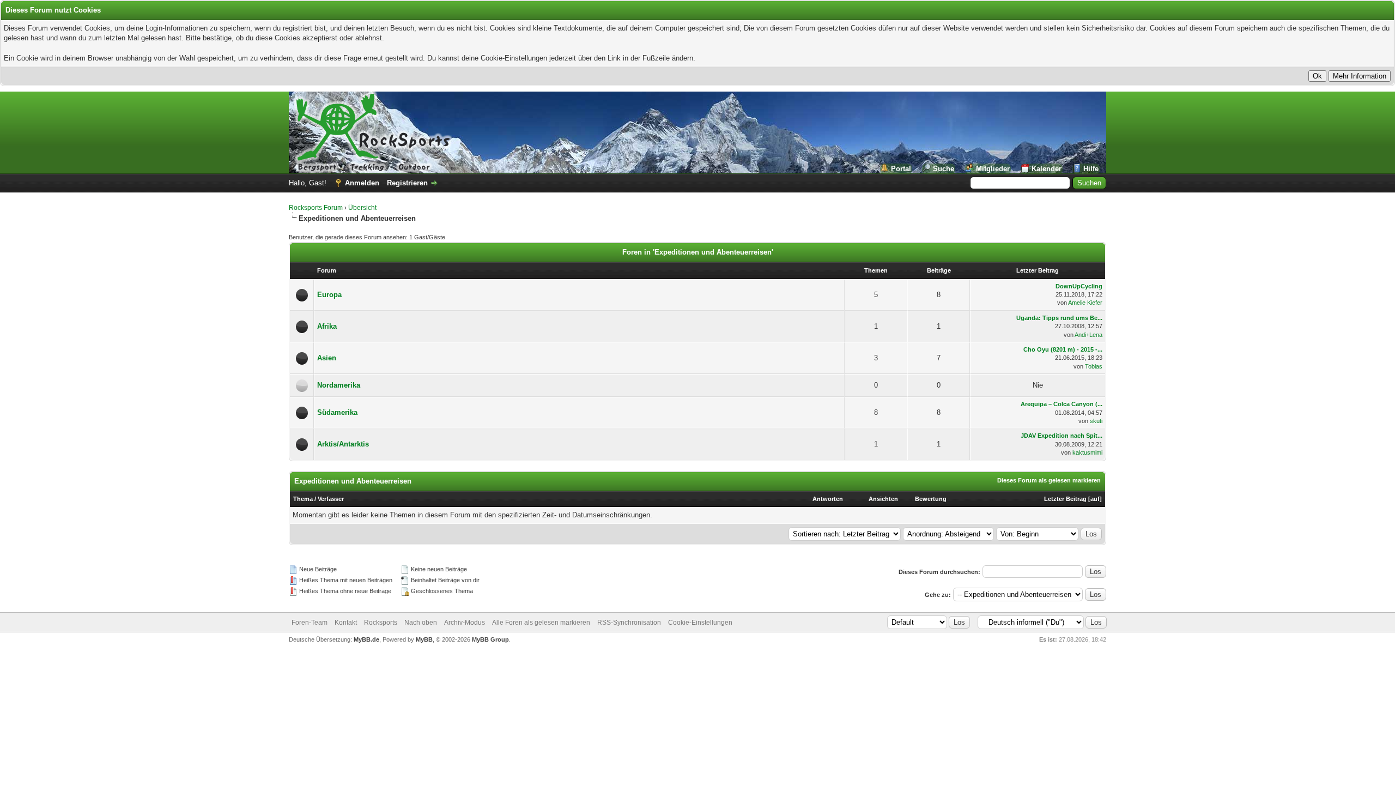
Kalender (1047, 169)
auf (1095, 499)
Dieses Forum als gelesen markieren (1049, 480)
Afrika (327, 326)
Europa (329, 295)
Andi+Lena (1088, 334)
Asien (326, 358)
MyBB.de (366, 639)
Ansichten (883, 499)
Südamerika (337, 412)
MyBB (424, 639)
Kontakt (346, 622)
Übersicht (362, 208)
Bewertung (931, 499)
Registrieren (407, 183)
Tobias (1093, 366)
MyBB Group (490, 639)
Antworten (827, 499)
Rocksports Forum (316, 208)
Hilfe (1091, 169)
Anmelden (362, 183)
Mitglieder (993, 169)
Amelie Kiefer (1085, 302)
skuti (1096, 421)
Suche (943, 169)
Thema (303, 499)
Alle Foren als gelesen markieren (541, 622)
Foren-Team (309, 622)
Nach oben (420, 622)
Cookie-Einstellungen (700, 622)
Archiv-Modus (464, 622)
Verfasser (331, 499)
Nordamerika (338, 385)
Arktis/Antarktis (343, 444)
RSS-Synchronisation (629, 622)
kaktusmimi (1087, 452)
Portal (901, 169)
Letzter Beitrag (1065, 499)
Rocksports (380, 622)
